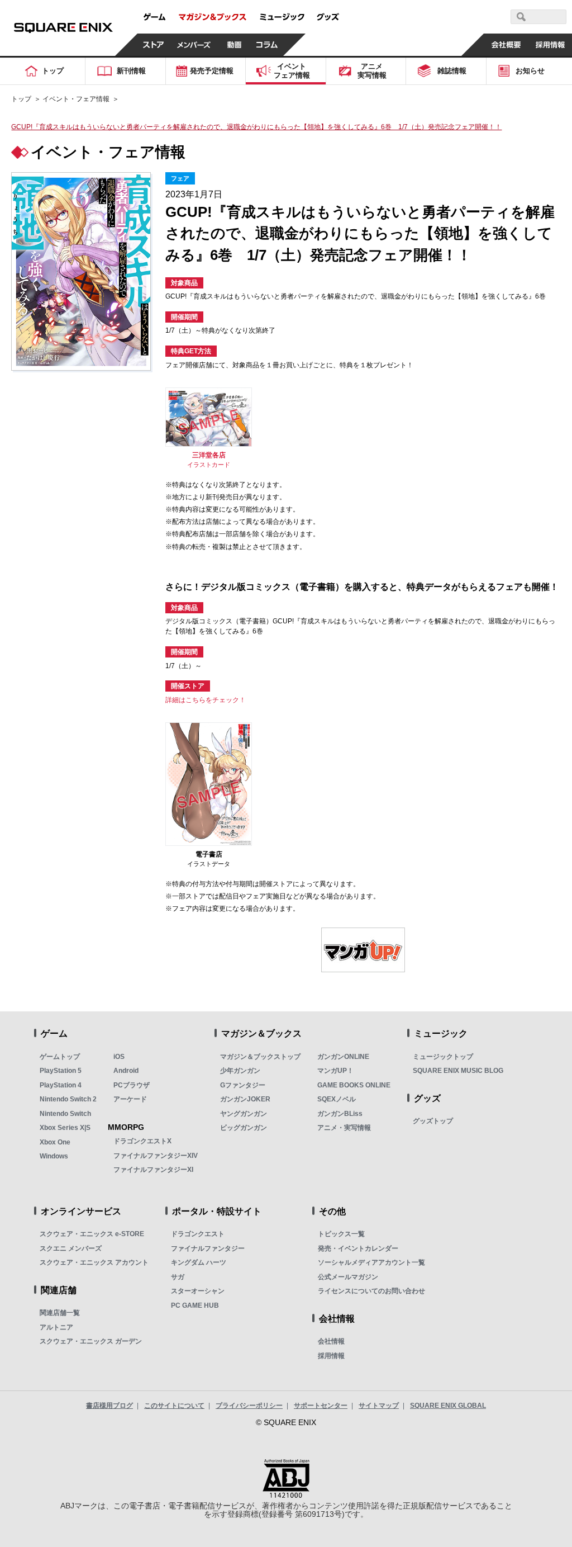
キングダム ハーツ (198, 1262)
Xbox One (55, 1142)
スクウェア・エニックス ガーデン (91, 1341)
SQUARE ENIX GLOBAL (448, 1405)
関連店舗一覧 (60, 1313)
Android (126, 1071)
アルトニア (56, 1327)
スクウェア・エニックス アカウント (94, 1262)
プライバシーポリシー (249, 1405)
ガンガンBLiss (340, 1114)
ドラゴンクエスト (198, 1234)
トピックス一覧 (341, 1234)
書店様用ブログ (109, 1405)
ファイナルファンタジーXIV (155, 1156)
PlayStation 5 (61, 1071)
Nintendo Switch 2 (68, 1099)
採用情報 (331, 1356)
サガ (177, 1277)
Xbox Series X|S (65, 1128)
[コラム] (267, 45)
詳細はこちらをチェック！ (205, 700)
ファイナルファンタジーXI (153, 1170)
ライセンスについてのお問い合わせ (371, 1291)
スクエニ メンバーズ (71, 1248)
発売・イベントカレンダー (358, 1248)
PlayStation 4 (61, 1085)
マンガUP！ (335, 1071)
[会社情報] (506, 45)
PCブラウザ (131, 1085)
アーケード (130, 1099)
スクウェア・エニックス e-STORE (92, 1234)
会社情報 (331, 1341)
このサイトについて (174, 1405)
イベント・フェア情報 (75, 99)
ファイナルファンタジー (208, 1248)
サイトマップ (379, 1405)
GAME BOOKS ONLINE (353, 1085)
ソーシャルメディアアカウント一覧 (371, 1262)
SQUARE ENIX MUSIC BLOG (458, 1071)
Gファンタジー (242, 1085)
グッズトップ (433, 1121)
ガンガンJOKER (245, 1099)
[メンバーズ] (194, 45)
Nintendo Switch (65, 1114)
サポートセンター (320, 1405)
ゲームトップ (60, 1057)
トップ (21, 99)
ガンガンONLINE (343, 1057)
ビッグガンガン (243, 1128)
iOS (119, 1057)
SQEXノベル (336, 1099)
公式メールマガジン (348, 1277)
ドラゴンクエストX (142, 1141)
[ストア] (153, 45)
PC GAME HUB (195, 1305)
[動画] (234, 45)
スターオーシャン (198, 1291)
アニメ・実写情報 (344, 1128)
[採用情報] (550, 45)
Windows (54, 1156)
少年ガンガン (240, 1071)
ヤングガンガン (243, 1114)
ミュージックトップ (443, 1057)
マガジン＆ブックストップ (260, 1057)
